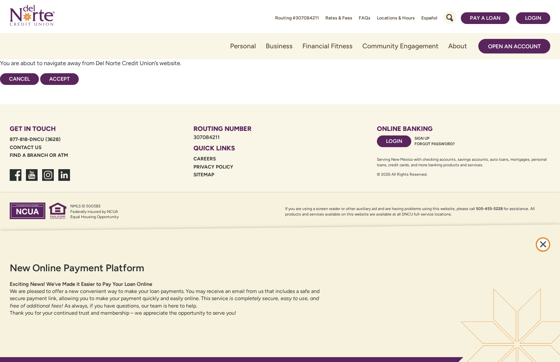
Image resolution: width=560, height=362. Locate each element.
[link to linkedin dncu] (64, 178)
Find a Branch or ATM (39, 155)
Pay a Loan (485, 18)
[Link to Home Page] (32, 16)
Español (429, 18)
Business (279, 46)
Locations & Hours (396, 18)
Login (533, 18)
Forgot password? (434, 144)
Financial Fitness (327, 46)
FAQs (364, 18)
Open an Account (514, 46)
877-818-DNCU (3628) (35, 139)
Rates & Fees (338, 18)
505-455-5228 (489, 208)
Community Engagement (400, 46)
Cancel (19, 79)
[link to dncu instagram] (48, 178)
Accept (59, 79)
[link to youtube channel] (32, 178)
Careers (204, 159)
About (457, 46)
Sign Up (421, 138)
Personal (243, 46)
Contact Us (25, 147)
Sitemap (203, 175)
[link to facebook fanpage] (15, 178)
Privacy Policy (213, 167)
